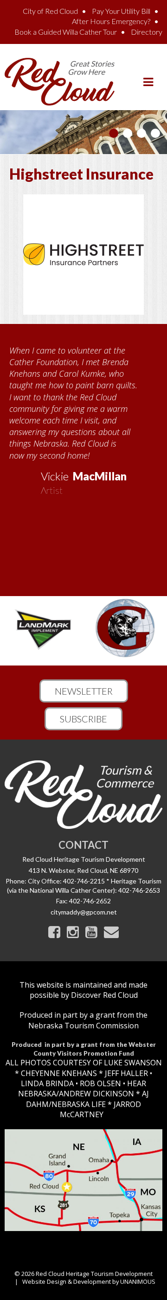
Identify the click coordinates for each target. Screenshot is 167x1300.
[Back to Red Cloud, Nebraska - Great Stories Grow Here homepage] (60, 81)
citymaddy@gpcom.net (84, 912)
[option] (83, 417)
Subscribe (83, 718)
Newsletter (84, 691)
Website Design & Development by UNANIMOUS (88, 1281)
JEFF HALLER (125, 1073)
